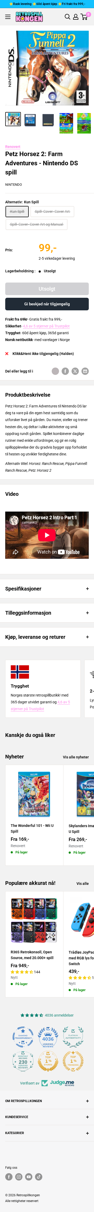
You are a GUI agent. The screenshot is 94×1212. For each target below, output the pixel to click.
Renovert (12, 147)
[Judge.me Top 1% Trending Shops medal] (73, 1061)
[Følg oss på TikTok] (38, 1177)
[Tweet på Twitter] (75, 371)
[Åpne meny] (7, 17)
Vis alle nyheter (76, 757)
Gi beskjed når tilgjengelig (47, 304)
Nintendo (13, 185)
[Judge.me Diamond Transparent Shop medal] (23, 1037)
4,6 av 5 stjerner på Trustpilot (46, 326)
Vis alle (83, 883)
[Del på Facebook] (65, 371)
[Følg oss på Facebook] (9, 1177)
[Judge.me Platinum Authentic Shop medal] (73, 1037)
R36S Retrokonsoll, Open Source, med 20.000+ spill (32, 955)
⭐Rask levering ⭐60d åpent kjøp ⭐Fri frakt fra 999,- (47, 4)
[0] (84, 17)
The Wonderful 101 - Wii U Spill (32, 828)
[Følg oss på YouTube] (28, 1177)
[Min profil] (75, 17)
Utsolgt (47, 289)
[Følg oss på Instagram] (18, 1177)
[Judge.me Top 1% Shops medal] (48, 1061)
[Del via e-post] (85, 371)
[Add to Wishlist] (55, 371)
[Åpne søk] (67, 17)
